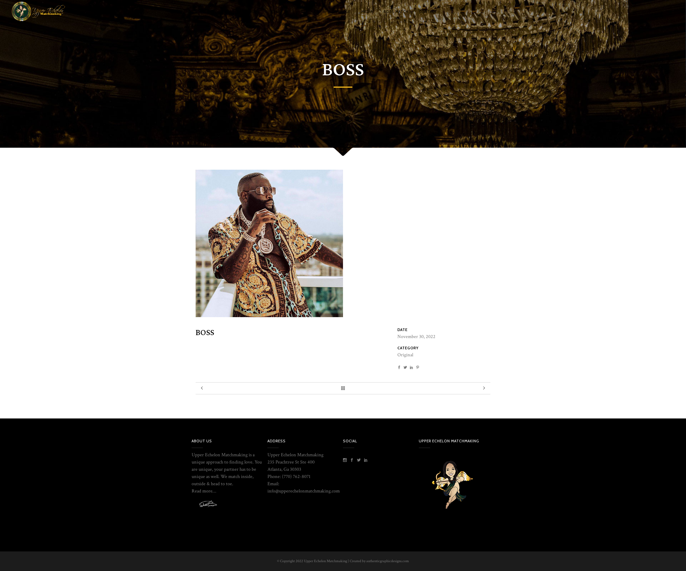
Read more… (204, 491)
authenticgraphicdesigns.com (387, 561)
